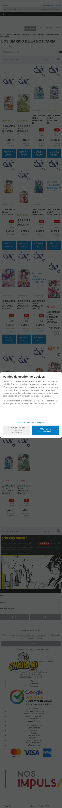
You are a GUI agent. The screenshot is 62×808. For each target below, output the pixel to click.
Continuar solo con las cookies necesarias (16, 430)
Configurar (40, 422)
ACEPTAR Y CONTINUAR (45, 430)
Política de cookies (25, 422)
